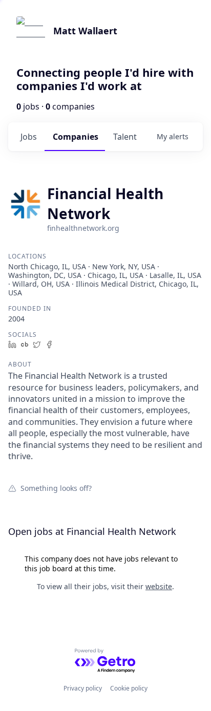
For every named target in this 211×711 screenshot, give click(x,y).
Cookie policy (128, 688)
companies (75, 136)
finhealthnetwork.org (83, 228)
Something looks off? (56, 487)
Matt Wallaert (85, 31)
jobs (28, 136)
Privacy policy (83, 688)
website (158, 586)
